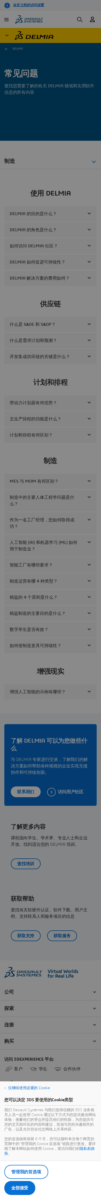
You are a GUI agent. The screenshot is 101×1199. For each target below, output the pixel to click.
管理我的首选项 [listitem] (26, 1172)
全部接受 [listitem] (19, 1188)
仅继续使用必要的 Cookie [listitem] (29, 1088)
